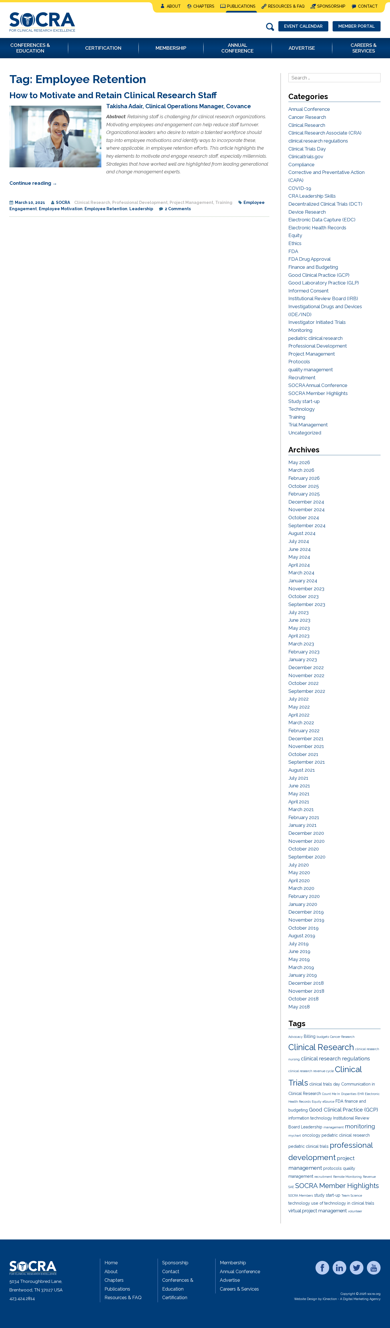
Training (223, 202)
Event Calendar (303, 26)
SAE (291, 1187)
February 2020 (304, 896)
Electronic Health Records (317, 227)
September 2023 (306, 604)
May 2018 (299, 1007)
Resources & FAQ (286, 6)
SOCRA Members (300, 1195)
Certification (174, 1297)
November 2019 (306, 920)
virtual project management (317, 1210)
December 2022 (306, 667)
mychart (294, 1135)
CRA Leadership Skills (312, 196)
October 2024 (303, 517)
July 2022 (298, 699)
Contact (368, 6)
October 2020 (303, 849)
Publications (241, 6)
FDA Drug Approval (309, 259)
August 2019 (301, 935)
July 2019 (298, 943)
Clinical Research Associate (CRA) (324, 133)
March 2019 (301, 967)
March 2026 (301, 470)
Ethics (294, 243)
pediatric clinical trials (308, 1146)
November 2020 (306, 841)
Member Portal (356, 26)
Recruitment (301, 377)
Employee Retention (106, 208)
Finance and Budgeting (313, 267)
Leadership (141, 208)
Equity (295, 235)
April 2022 (298, 715)
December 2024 (306, 502)
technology (299, 1203)
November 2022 (306, 675)
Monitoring (300, 330)
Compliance (301, 164)
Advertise (230, 1280)
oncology (311, 1135)
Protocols (299, 361)
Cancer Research (307, 117)
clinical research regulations (318, 141)
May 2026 (299, 462)
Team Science (351, 1195)
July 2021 (298, 778)
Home (111, 1262)
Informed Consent (308, 291)
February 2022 (303, 730)
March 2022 (301, 722)
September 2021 (306, 762)
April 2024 (299, 565)
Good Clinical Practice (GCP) (318, 275)
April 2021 (298, 802)
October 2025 (303, 486)
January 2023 (302, 659)
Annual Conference (309, 109)
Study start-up (304, 401)
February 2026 (304, 478)
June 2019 (299, 951)
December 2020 (306, 833)
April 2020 (299, 880)
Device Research (307, 212)
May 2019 (299, 959)
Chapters (203, 6)
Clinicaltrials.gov (305, 156)
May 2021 (298, 794)
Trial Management (308, 425)
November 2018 (306, 991)
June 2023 (299, 620)
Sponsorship (331, 6)
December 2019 (306, 912)
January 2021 (302, 825)
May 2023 (299, 628)
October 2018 (303, 999)
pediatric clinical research (315, 338)
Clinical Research (92, 202)
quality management (310, 369)
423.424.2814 (22, 1298)
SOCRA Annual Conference (317, 385)
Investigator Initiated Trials (317, 322)
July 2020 (298, 865)
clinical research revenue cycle (311, 1071)
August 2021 (301, 770)
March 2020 (301, 888)
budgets (323, 1036)
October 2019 (303, 928)
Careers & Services (239, 1289)
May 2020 (299, 872)
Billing (309, 1036)
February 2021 (303, 817)
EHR (360, 1094)
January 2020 (302, 904)
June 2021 (299, 786)
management (333, 1127)
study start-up (327, 1195)
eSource (328, 1101)
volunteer (355, 1211)
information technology (310, 1118)
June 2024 (299, 549)
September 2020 (306, 857)
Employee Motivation (61, 208)
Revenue (369, 1176)
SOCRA (63, 202)
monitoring (360, 1126)
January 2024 (302, 580)
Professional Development (140, 202)
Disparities (348, 1094)
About (174, 6)
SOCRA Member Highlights (318, 393)
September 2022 (306, 691)
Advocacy (295, 1036)
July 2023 (298, 612)
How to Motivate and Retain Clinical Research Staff (113, 95)
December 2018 (306, 983)
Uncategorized (304, 433)
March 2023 (301, 644)
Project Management (191, 202)
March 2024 (301, 572)
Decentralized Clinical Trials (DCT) (325, 204)
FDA (293, 251)
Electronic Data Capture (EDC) (321, 219)
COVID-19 (299, 188)
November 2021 (306, 746)
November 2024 (306, 509)
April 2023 (298, 636)
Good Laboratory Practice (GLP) (323, 283)
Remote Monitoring (347, 1176)
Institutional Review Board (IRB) (323, 298)
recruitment (323, 1176)
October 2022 (303, 683)
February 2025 (304, 494)
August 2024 (301, 533)
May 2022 (299, 707)
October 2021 (303, 754)
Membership (233, 1262)
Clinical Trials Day (307, 149)
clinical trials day (324, 1084)
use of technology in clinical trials (342, 1203)
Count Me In (331, 1094)
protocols (332, 1168)
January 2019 (302, 975)
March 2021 (301, 809)
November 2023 (306, 588)
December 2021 (305, 738)
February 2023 (303, 652)
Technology (301, 409)
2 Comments (178, 208)
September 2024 (306, 525)
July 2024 (298, 541)
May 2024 (299, 557)
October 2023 (303, 596)
